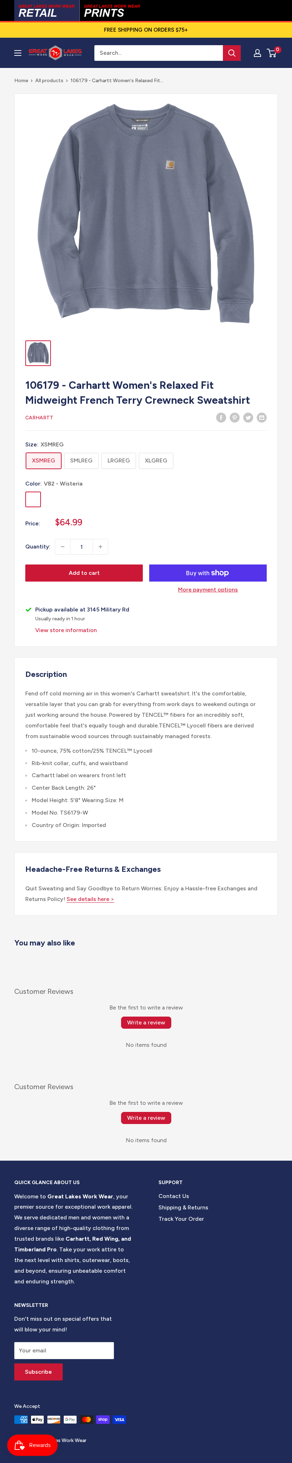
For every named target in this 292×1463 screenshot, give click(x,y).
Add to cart (84, 572)
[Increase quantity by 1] (100, 546)
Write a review (146, 1022)
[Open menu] (17, 53)
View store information (66, 630)
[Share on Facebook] (221, 417)
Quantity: (38, 546)
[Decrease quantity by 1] (62, 546)
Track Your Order (181, 1218)
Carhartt (39, 418)
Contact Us (173, 1196)
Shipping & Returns (183, 1207)
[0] (271, 53)
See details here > (90, 899)
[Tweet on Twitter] (248, 417)
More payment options (208, 589)
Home (21, 81)
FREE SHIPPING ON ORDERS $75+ (146, 30)
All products (49, 81)
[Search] (232, 53)
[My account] (257, 53)
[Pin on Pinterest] (235, 417)
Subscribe (38, 1371)
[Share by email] (262, 417)
